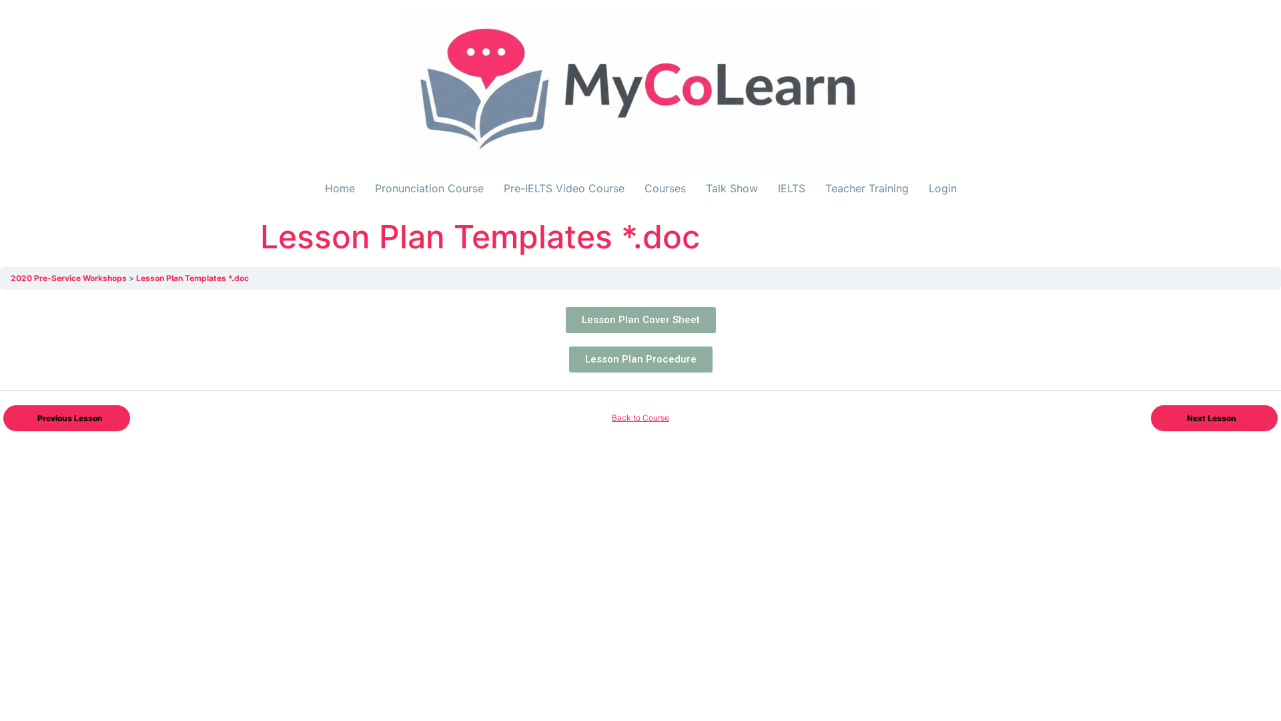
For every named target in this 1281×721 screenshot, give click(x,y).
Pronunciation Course (429, 188)
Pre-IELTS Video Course (564, 188)
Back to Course (640, 418)
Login (943, 188)
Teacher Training (867, 188)
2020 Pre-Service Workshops (70, 278)
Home (340, 188)
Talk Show (732, 188)
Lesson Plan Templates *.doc (192, 278)
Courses (665, 188)
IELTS (791, 188)
